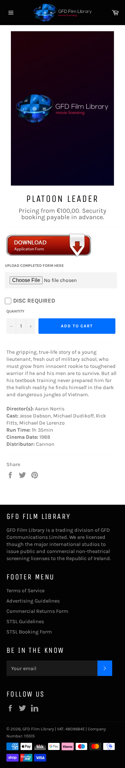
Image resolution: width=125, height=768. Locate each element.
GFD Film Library (38, 728)
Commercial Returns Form (37, 611)
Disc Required (34, 300)
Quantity (15, 311)
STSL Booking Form (29, 632)
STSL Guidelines (25, 621)
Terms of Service (25, 590)
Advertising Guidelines (33, 601)
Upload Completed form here (34, 265)
